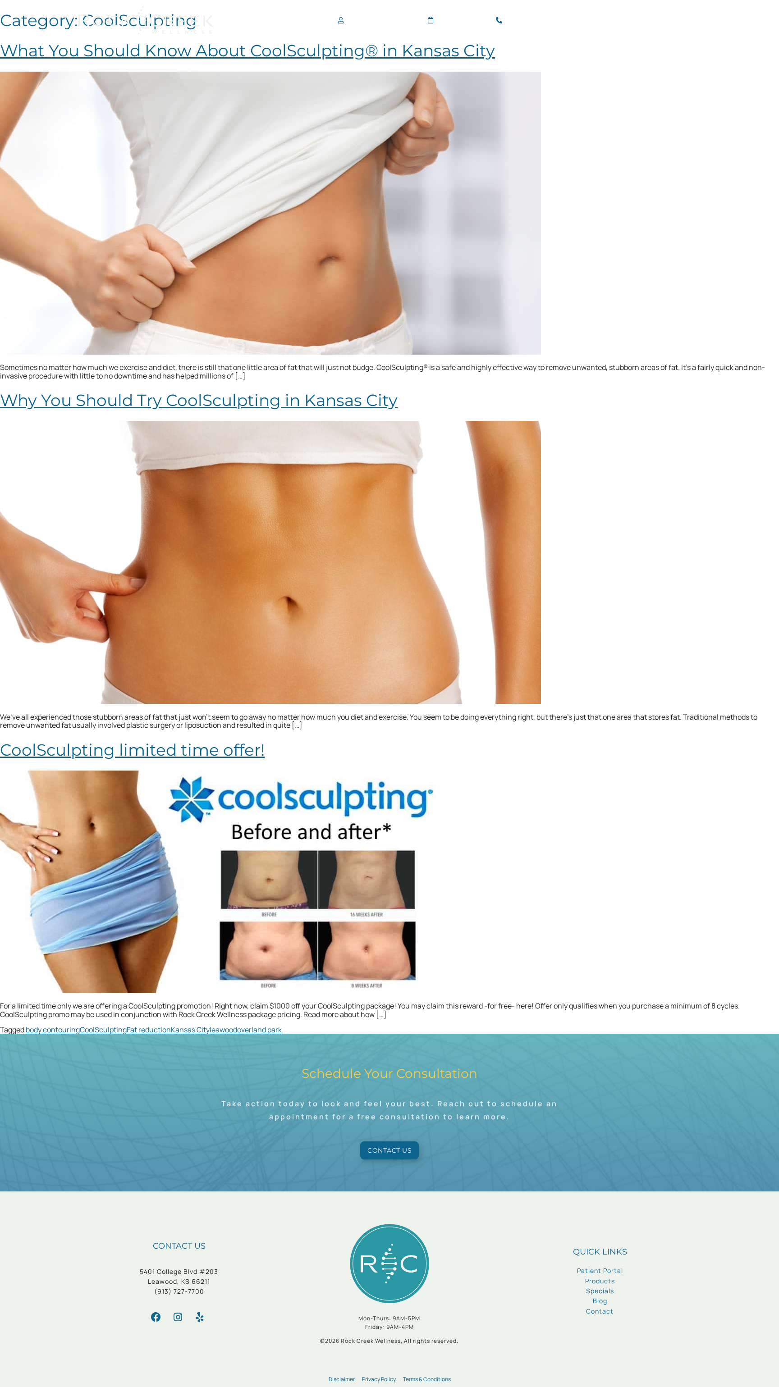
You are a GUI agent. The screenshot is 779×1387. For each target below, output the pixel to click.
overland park (259, 1030)
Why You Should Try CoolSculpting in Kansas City (199, 400)
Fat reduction (149, 1030)
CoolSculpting (103, 1030)
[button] (693, 20)
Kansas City (190, 1030)
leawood (223, 1030)
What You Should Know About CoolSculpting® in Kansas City (247, 50)
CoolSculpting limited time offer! (132, 750)
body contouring (53, 1030)
